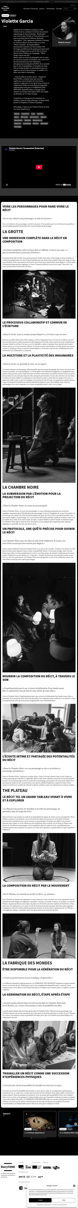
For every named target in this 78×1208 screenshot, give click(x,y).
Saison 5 (12, 15)
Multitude (28, 120)
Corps (33, 114)
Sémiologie (44, 123)
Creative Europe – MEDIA (42, 1)
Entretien (5, 15)
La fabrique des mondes (70, 1)
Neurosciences (37, 120)
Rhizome (35, 123)
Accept (40, 1200)
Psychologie (27, 123)
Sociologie (17, 127)
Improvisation (34, 117)
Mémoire (43, 117)
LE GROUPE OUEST (11, 1)
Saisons (41, 9)
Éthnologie (24, 117)
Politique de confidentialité (44, 1204)
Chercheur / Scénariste (30, 9)
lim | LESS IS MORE (21, 1)
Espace (16, 117)
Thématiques (50, 9)
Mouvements (18, 120)
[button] (74, 1186)
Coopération (25, 114)
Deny (63, 1200)
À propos (59, 9)
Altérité (16, 114)
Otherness (17, 123)
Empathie (40, 114)
